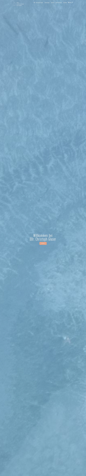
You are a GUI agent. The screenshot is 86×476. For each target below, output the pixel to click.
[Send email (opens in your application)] (72, 2)
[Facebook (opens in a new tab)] (69, 2)
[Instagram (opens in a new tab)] (70, 2)
